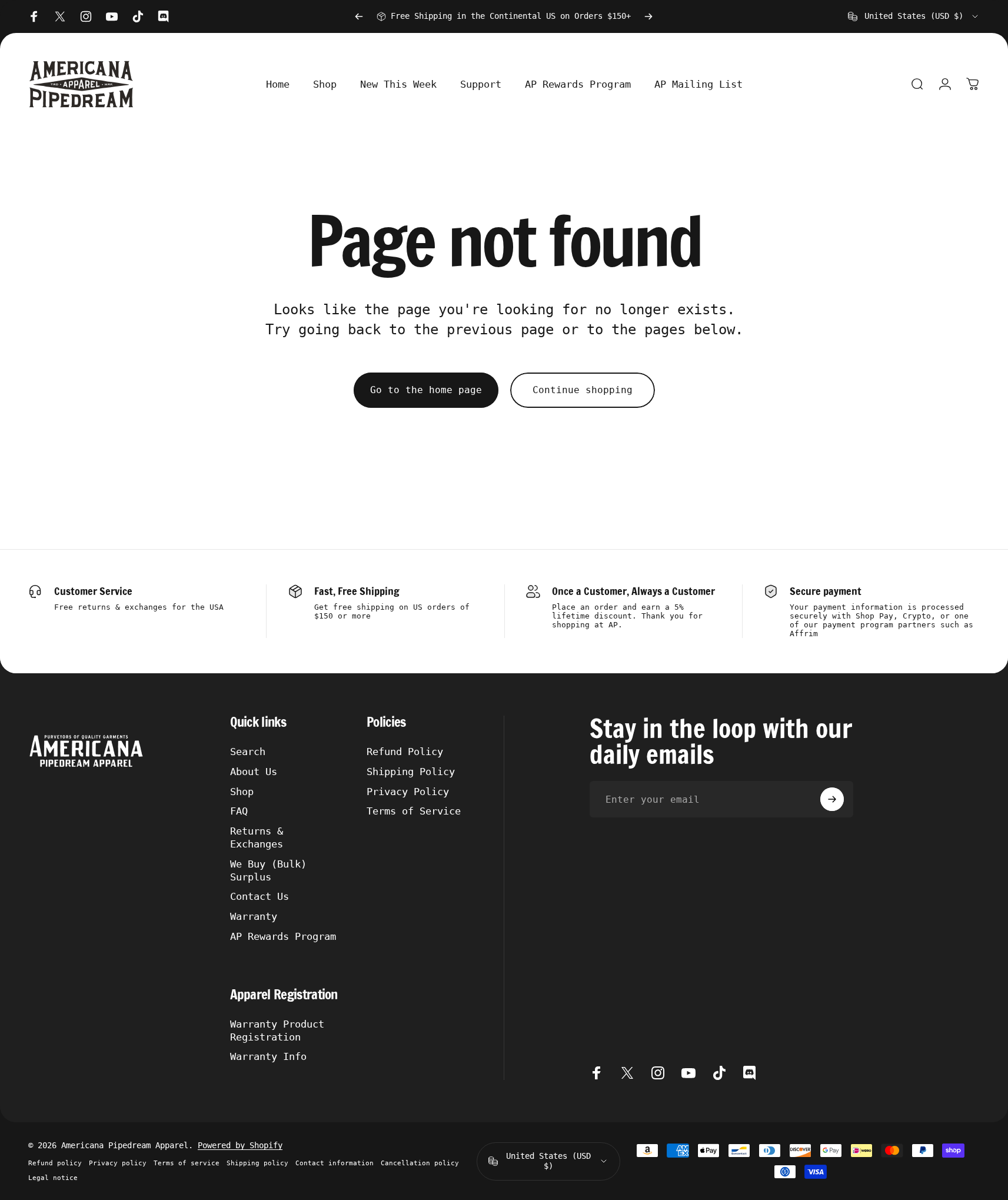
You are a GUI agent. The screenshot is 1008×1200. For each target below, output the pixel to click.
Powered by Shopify (240, 1145)
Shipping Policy (411, 771)
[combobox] (914, 16)
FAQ (239, 811)
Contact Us (259, 896)
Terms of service (186, 1163)
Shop (242, 791)
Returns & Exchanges (256, 837)
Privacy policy (118, 1163)
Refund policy (55, 1163)
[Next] (648, 16)
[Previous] (359, 16)
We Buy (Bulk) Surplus (268, 870)
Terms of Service (414, 811)
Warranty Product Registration (277, 1030)
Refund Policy (405, 751)
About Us (253, 771)
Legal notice (53, 1178)
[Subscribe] (832, 799)
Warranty (253, 916)
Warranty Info (268, 1056)
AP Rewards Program (283, 936)
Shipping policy (257, 1163)
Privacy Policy (408, 791)
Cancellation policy (420, 1163)
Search (247, 751)
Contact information (334, 1163)
